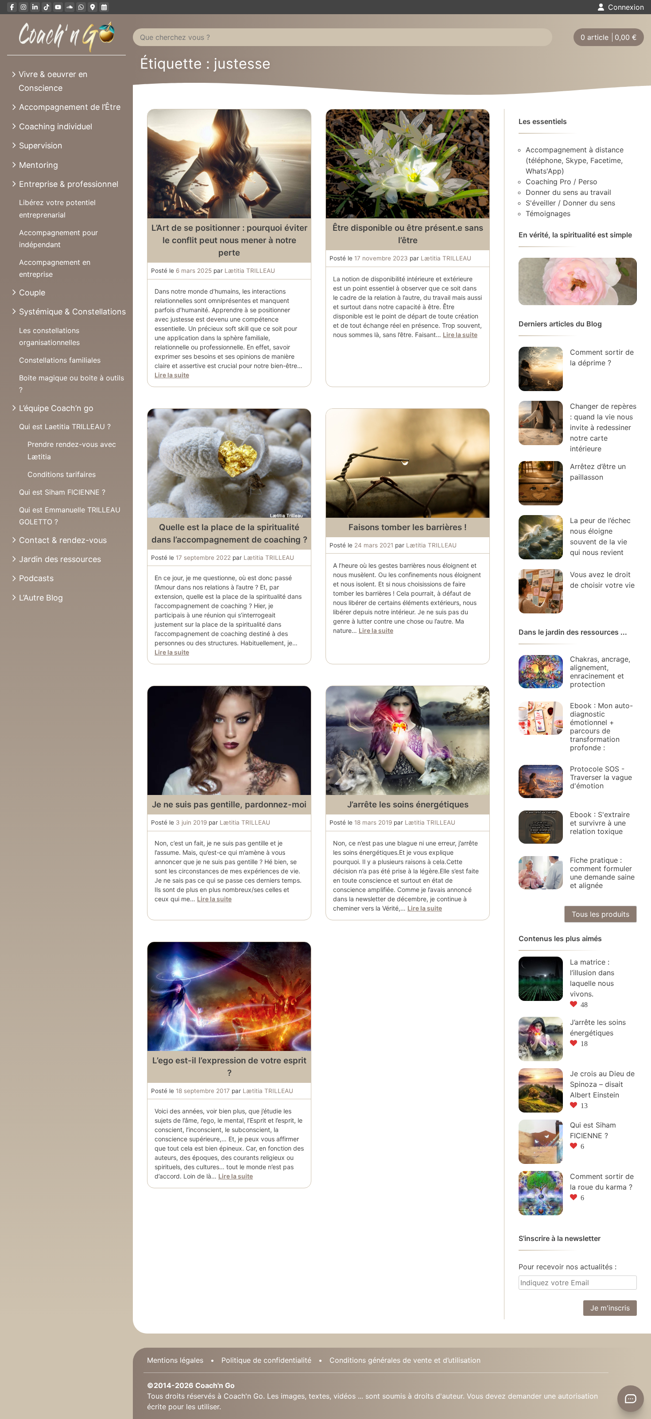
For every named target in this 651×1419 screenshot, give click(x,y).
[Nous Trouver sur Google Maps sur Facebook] (92, 7)
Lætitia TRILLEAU (250, 270)
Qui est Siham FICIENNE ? (62, 492)
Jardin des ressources (60, 559)
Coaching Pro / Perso (561, 181)
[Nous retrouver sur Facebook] (12, 7)
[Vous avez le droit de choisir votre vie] (541, 591)
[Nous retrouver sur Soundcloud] (69, 7)
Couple (32, 292)
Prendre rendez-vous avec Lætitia (71, 450)
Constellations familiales (60, 360)
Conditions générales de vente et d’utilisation (404, 1360)
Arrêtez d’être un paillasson (598, 471)
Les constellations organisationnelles (49, 336)
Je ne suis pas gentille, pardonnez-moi (229, 804)
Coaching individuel (55, 126)
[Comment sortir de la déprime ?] (541, 369)
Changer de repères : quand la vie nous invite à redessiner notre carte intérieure (603, 427)
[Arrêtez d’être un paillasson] (541, 483)
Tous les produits (600, 914)
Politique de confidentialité (266, 1360)
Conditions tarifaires (61, 474)
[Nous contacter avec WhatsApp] (81, 7)
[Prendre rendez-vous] (104, 7)
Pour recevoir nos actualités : (567, 1266)
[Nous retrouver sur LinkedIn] (35, 7)
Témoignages (548, 213)
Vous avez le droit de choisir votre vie (602, 579)
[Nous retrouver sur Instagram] (23, 7)
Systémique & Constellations (72, 311)
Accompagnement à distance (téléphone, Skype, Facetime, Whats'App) (575, 160)
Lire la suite (172, 375)
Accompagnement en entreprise (54, 268)
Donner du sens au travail (568, 192)
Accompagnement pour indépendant (58, 238)
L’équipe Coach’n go (56, 408)
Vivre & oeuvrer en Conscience (53, 81)
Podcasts (36, 578)
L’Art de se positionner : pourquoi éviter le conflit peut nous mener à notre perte (229, 240)
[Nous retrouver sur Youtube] (58, 7)
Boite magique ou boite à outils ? (71, 383)
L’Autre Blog (41, 597)
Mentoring (38, 165)
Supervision (40, 145)
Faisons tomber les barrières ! (408, 527)
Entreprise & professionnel (68, 184)
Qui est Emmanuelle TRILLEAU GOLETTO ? (69, 515)
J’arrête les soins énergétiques (408, 804)
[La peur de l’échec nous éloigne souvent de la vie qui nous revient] (541, 537)
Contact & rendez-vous (63, 540)
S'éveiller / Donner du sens (570, 202)
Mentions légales (175, 1360)
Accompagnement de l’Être (69, 107)
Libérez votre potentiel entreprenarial (57, 208)
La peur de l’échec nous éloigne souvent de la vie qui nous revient (600, 536)
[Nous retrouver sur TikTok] (46, 7)
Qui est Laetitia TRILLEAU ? (65, 426)
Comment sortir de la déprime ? (602, 357)
